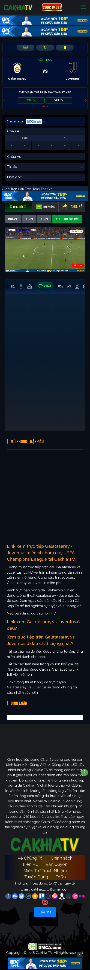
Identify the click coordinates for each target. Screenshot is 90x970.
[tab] (18, 207)
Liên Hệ (30, 864)
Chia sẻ (76, 207)
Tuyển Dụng (36, 876)
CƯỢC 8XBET (52, 7)
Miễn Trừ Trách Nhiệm (45, 870)
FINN (29, 219)
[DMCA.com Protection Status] (45, 946)
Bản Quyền (56, 864)
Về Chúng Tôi (30, 858)
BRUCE (13, 219)
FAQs (60, 876)
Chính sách (61, 858)
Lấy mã (45, 912)
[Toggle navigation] (83, 7)
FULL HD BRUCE (67, 219)
